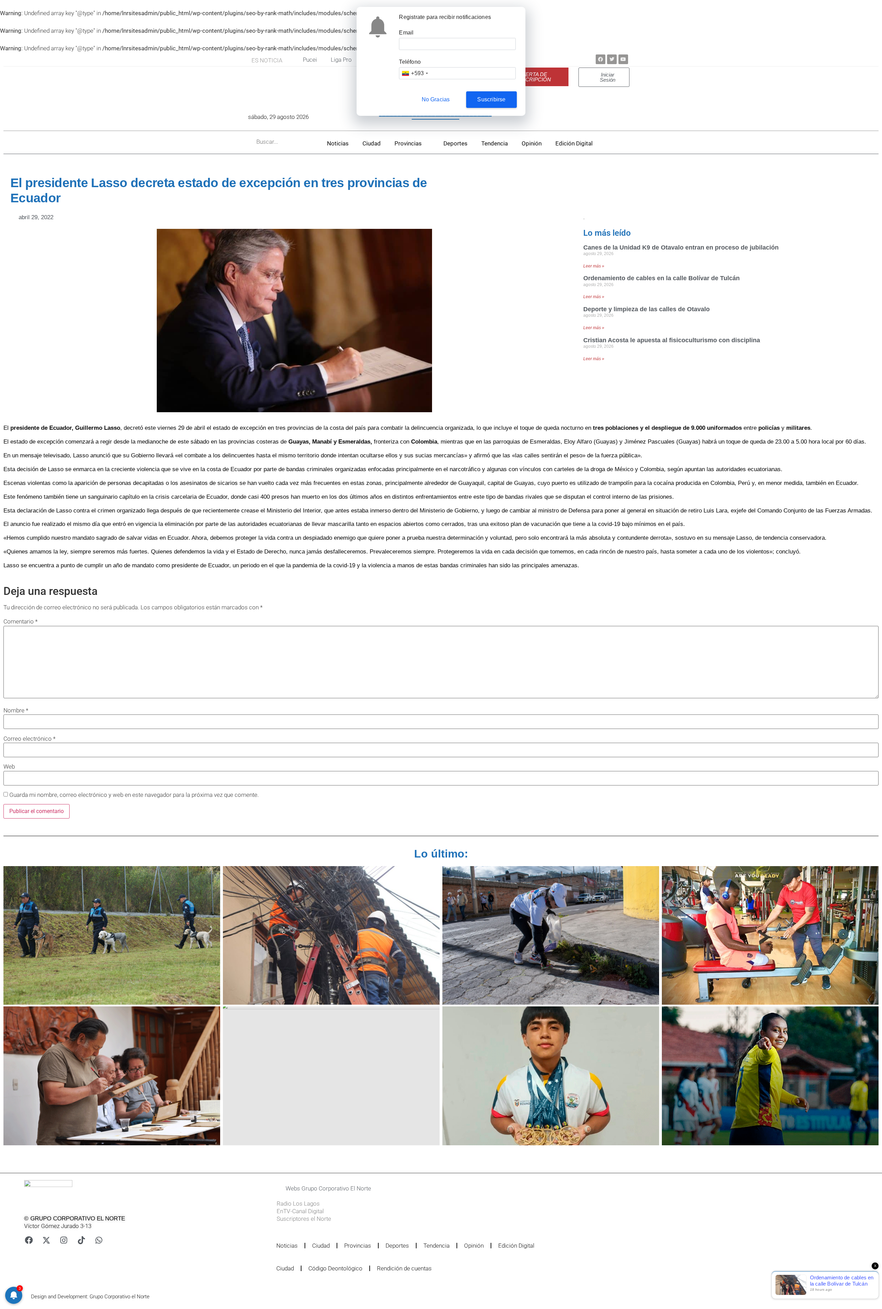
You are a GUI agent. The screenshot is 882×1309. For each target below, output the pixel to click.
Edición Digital (574, 143)
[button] (415, 1188)
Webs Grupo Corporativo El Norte (328, 1188)
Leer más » (593, 266)
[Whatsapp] (99, 1240)
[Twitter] (612, 59)
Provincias (408, 143)
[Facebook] (600, 59)
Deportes (455, 143)
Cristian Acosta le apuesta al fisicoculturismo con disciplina (671, 340)
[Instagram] (64, 1240)
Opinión (532, 143)
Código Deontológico (335, 1268)
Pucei (310, 59)
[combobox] (414, 73)
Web (9, 767)
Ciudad (371, 143)
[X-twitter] (46, 1240)
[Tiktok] (81, 1240)
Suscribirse (491, 99)
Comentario (20, 622)
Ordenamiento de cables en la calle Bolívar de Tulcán (661, 278)
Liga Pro (341, 59)
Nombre (15, 710)
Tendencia (494, 143)
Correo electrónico (29, 739)
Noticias (338, 143)
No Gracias (436, 99)
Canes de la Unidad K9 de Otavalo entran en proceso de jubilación (681, 247)
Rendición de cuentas (404, 1268)
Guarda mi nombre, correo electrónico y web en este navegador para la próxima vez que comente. (134, 795)
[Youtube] (623, 59)
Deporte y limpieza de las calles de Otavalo (646, 309)
